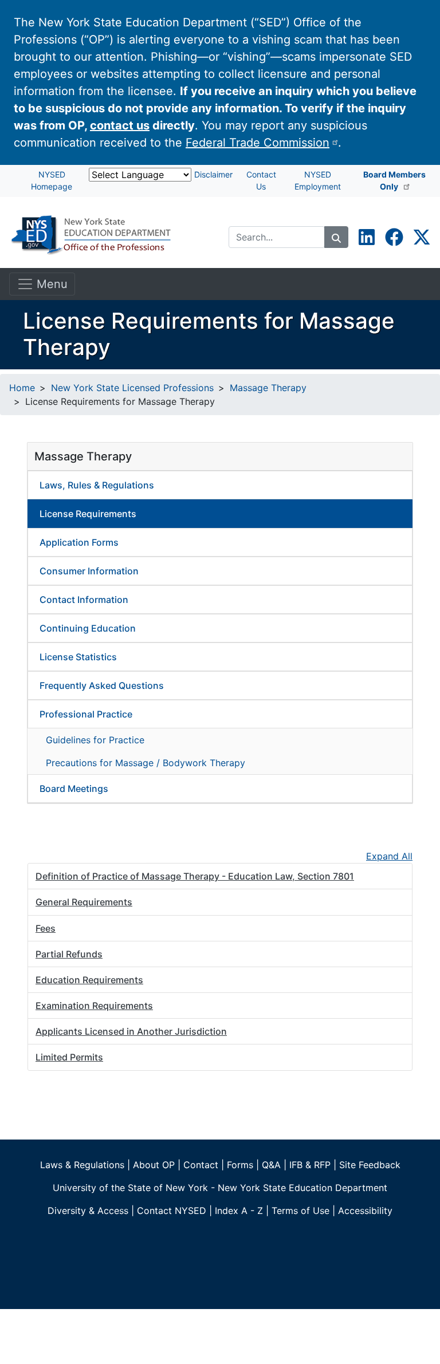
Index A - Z (239, 1210)
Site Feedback (369, 1164)
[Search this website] (336, 237)
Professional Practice (86, 714)
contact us (120, 125)
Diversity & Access (88, 1210)
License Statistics (78, 657)
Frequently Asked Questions (102, 685)
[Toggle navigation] (42, 284)
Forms (240, 1164)
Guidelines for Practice (95, 740)
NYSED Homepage (51, 180)
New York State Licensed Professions (132, 387)
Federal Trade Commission (257, 142)
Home (22, 387)
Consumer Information (89, 571)
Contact (200, 1164)
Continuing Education (88, 628)
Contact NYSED (171, 1210)
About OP (154, 1164)
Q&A (271, 1164)
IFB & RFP (310, 1164)
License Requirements (88, 513)
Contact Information (84, 599)
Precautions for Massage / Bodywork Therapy (145, 762)
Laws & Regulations (82, 1164)
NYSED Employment (317, 180)
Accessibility (365, 1210)
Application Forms (79, 542)
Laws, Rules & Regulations (97, 485)
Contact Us (261, 180)
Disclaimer (213, 174)
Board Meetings (74, 788)
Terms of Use (300, 1210)
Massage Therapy (268, 387)
